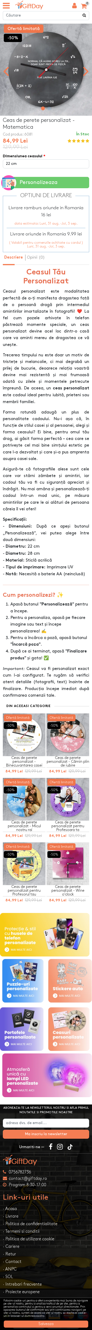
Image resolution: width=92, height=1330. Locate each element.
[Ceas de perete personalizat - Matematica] (29, 5)
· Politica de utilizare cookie (28, 1239)
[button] (43, 108)
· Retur (9, 1254)
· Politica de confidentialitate (30, 1224)
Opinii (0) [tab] (36, 257)
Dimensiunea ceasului (22, 156)
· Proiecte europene (21, 1292)
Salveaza (46, 1324)
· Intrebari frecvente (22, 1284)
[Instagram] (60, 1147)
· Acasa (10, 1209)
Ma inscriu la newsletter (46, 1134)
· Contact (12, 1262)
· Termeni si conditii (21, 1231)
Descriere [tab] (13, 258)
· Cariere (11, 1247)
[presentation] (6, 71)
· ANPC (10, 1269)
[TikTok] (70, 1147)
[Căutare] (84, 15)
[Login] (74, 6)
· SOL (8, 1277)
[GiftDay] (46, 1160)
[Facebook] (51, 1147)
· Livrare (10, 1216)
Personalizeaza (39, 182)
